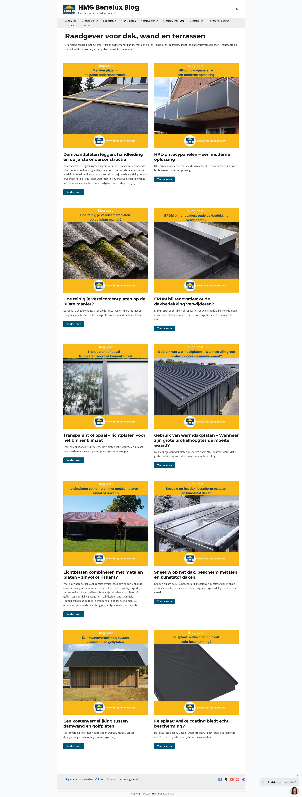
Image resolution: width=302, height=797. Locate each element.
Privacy (111, 779)
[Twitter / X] (226, 779)
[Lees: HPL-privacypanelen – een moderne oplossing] (196, 105)
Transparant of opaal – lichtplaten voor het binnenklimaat (104, 438)
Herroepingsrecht (128, 779)
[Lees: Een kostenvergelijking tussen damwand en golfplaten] (105, 672)
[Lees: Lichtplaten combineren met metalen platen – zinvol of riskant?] (105, 523)
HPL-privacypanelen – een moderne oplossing (192, 157)
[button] (237, 9)
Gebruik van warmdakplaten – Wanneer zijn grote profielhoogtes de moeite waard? (196, 440)
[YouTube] (232, 779)
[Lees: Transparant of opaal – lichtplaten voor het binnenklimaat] (105, 386)
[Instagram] (243, 779)
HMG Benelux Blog (108, 7)
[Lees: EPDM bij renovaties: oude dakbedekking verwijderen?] (196, 250)
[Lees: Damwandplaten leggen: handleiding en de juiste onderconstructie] (105, 105)
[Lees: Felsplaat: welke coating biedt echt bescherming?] (196, 672)
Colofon (99, 779)
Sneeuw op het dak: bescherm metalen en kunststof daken (195, 575)
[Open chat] (294, 791)
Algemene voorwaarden (79, 779)
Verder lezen (75, 192)
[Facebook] (220, 779)
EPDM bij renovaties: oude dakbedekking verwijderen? (184, 301)
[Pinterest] (238, 779)
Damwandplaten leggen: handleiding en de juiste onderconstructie (103, 157)
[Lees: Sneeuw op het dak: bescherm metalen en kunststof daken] (196, 523)
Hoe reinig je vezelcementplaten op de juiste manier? (104, 301)
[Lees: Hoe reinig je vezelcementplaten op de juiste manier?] (105, 250)
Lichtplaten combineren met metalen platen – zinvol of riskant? (103, 575)
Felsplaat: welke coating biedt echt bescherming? (191, 724)
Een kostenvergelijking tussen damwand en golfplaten (95, 724)
